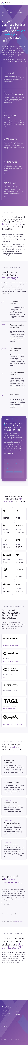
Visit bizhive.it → (8, 453)
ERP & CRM (4, 1029)
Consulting (4, 1031)
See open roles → (16, 990)
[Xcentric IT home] (6, 2)
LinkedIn (13, 994)
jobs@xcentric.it (18, 921)
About (17, 1009)
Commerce (4, 1026)
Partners (18, 1014)
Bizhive (19, 994)
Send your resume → (9, 914)
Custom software (5, 1023)
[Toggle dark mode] (22, 2)
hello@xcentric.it (9, 971)
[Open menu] (25, 2)
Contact (17, 1016)
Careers (17, 1011)
